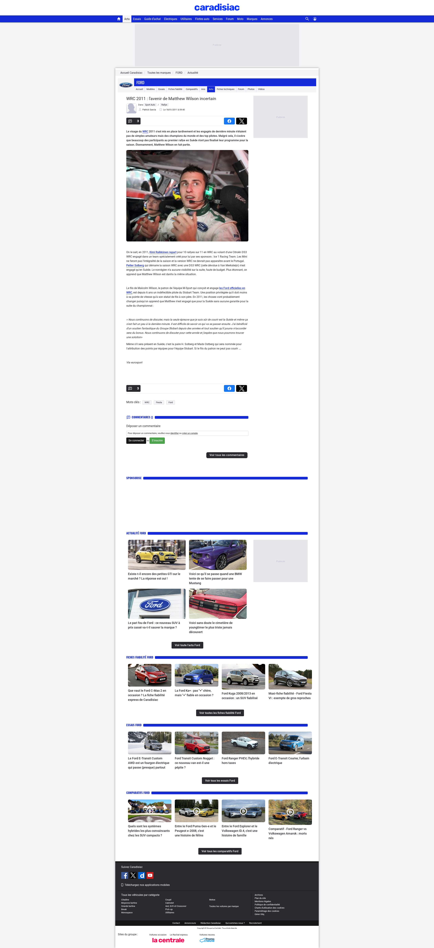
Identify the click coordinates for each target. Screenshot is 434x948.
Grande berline (128, 906)
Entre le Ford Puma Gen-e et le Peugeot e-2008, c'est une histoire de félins (195, 830)
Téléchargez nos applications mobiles (147, 885)
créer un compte (190, 433)
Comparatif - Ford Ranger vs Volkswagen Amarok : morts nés (288, 833)
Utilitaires (186, 19)
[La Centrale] (168, 943)
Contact (176, 923)
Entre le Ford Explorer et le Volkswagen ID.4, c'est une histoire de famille (240, 830)
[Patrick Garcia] (131, 112)
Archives (259, 895)
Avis (203, 89)
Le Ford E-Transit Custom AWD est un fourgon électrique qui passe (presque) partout (148, 763)
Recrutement (255, 923)
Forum (230, 19)
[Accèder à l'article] (157, 555)
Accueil (139, 89)
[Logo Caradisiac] (217, 13)
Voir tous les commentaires (227, 455)
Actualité (193, 72)
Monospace (127, 912)
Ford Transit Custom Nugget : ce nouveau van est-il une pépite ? (194, 763)
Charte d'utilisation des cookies (269, 908)
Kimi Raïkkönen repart (163, 252)
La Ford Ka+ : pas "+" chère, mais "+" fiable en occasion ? (194, 693)
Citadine (125, 899)
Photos (251, 89)
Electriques (170, 19)
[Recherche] (307, 18)
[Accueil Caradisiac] (119, 18)
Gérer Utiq (259, 914)
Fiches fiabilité (175, 89)
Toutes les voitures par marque (224, 906)
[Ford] (126, 89)
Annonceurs (190, 923)
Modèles (150, 89)
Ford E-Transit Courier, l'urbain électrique (289, 761)
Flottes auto (202, 19)
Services (218, 19)
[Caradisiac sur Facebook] (125, 876)
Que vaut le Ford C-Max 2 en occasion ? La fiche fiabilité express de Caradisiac (147, 695)
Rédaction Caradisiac (211, 923)
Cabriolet (169, 903)
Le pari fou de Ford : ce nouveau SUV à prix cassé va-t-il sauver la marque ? (154, 625)
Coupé (168, 899)
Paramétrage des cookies (267, 911)
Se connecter (136, 440)
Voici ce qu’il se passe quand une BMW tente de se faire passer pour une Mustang (215, 578)
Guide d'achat (152, 19)
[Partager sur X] (242, 120)
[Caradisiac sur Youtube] (150, 876)
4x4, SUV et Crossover (175, 906)
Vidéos (261, 89)
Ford (140, 82)
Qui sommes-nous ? (235, 923)
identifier (174, 433)
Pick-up (169, 909)
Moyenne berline (129, 903)
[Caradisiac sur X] (133, 876)
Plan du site (260, 898)
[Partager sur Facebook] (230, 120)
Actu (127, 19)
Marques (252, 19)
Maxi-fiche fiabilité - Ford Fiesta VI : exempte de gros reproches (290, 696)
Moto (240, 19)
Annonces (267, 19)
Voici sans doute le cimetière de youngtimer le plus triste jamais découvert (211, 627)
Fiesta (159, 402)
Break (124, 909)
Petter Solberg (135, 265)
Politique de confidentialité (267, 904)
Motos (212, 899)
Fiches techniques (225, 89)
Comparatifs (192, 89)
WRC (145, 131)
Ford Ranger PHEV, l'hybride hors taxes (240, 761)
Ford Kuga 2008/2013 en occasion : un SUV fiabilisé (240, 696)
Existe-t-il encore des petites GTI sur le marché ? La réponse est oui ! (154, 576)
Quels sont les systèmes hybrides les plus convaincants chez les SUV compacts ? (149, 830)
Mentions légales (263, 901)
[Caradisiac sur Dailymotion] (142, 876)
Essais (137, 19)
